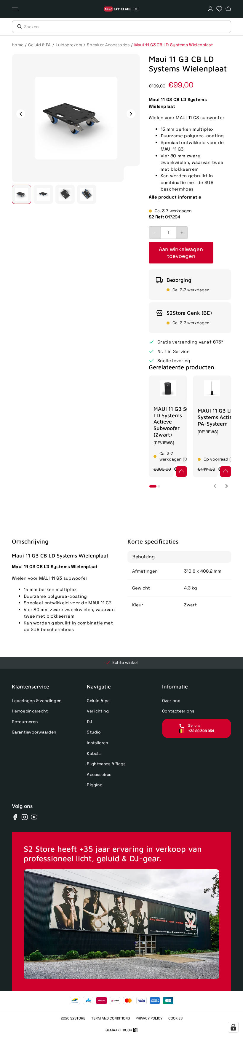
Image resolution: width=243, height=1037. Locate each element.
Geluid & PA (39, 44)
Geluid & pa (98, 700)
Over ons (171, 700)
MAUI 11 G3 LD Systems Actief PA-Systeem (216, 417)
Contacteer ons (178, 711)
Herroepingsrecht (30, 711)
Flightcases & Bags (106, 763)
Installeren (97, 742)
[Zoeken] (18, 26)
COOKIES (175, 1018)
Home (17, 44)
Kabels (93, 753)
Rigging (95, 784)
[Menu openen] (16, 8)
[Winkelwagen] (228, 9)
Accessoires (99, 774)
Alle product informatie (175, 197)
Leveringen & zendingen (37, 700)
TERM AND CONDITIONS (110, 1018)
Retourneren (25, 721)
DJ (89, 721)
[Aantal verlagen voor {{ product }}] (155, 233)
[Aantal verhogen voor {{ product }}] (182, 233)
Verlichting (98, 711)
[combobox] (127, 26)
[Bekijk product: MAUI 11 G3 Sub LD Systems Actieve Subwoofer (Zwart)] (168, 388)
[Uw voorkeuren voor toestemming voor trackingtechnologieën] (233, 1027)
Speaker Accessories (108, 44)
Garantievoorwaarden (34, 732)
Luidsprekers (69, 44)
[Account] (210, 9)
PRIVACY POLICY (149, 1018)
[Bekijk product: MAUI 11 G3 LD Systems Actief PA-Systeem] (212, 388)
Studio (94, 732)
